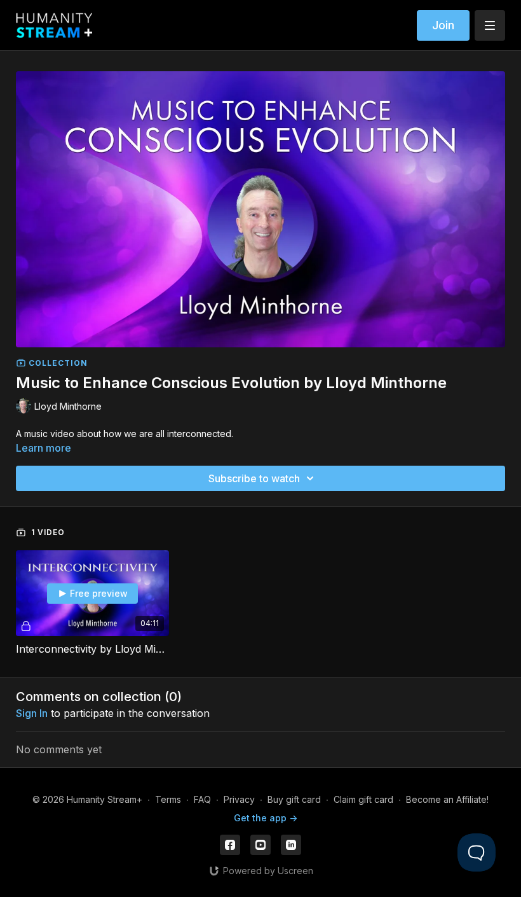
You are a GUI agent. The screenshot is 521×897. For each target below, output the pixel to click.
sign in (32, 713)
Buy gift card (294, 799)
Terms (168, 799)
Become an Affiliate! (447, 799)
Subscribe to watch (254, 478)
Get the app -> (265, 817)
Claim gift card (363, 799)
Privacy (239, 799)
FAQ (202, 799)
